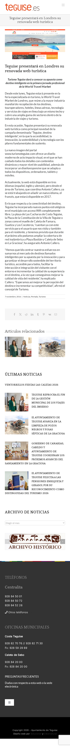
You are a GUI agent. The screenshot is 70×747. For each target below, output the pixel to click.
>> (19, 612)
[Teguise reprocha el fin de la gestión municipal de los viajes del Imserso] (16, 402)
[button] (7, 346)
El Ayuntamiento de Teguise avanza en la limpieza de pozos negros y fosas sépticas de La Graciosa (48, 425)
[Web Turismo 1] (35, 44)
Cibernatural (50, 733)
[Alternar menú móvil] (63, 5)
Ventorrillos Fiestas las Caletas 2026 (31, 384)
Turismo (42, 296)
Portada (34, 296)
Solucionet (36, 733)
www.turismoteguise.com (20, 153)
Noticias (26, 296)
